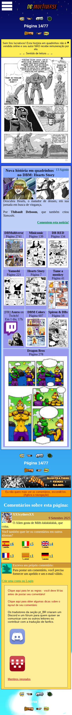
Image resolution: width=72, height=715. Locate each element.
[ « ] (40, 19)
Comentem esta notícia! (53, 222)
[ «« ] (22, 18)
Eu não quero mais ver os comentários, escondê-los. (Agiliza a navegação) (36, 493)
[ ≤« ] (29, 18)
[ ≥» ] (39, 33)
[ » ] (29, 33)
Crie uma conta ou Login (17, 581)
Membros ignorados (19, 679)
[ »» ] (46, 33)
